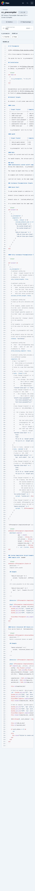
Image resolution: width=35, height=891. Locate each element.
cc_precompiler (9, 12)
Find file (7, 37)
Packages (5, 9)
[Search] (27, 3)
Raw (15, 37)
